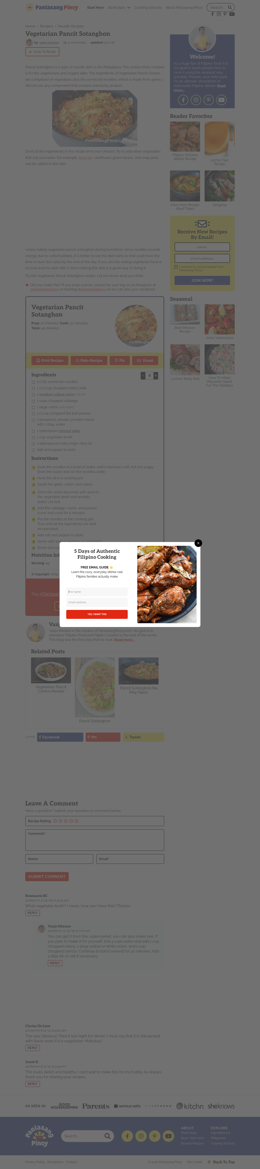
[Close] (198, 543)
